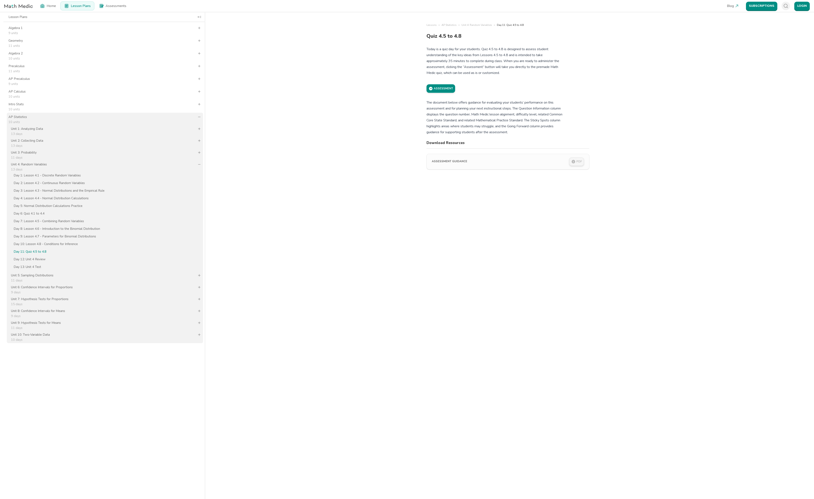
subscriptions (761, 6)
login (802, 6)
